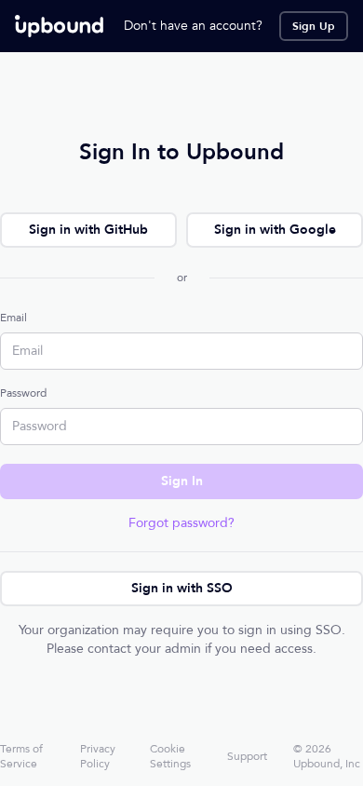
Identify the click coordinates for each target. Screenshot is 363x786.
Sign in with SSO (182, 588)
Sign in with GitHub (88, 229)
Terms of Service (21, 756)
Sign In (182, 481)
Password (23, 393)
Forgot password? (181, 523)
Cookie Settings (170, 756)
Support (247, 756)
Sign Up (313, 26)
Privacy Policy (97, 756)
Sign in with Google (275, 229)
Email (13, 317)
